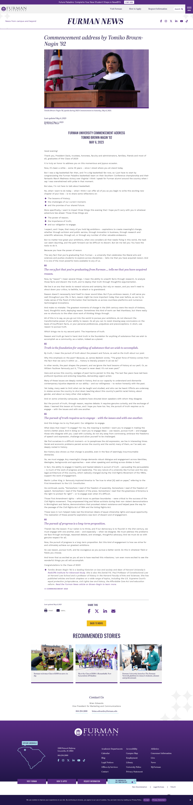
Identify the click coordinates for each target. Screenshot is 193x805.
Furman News (95, 21)
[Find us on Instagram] (166, 21)
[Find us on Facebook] (161, 21)
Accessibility (131, 748)
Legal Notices (107, 762)
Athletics (155, 748)
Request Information (157, 8)
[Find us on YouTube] (181, 21)
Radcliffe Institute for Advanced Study (66, 572)
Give (153, 757)
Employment (132, 757)
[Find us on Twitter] (171, 21)
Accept (146, 800)
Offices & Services (109, 767)
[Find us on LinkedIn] (176, 21)
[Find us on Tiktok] (187, 21)
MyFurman (156, 767)
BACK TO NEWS (96, 623)
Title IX (173, 787)
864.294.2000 (63, 755)
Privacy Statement (134, 771)
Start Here (129, 2)
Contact (105, 771)
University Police (133, 767)
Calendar (105, 753)
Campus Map (132, 753)
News (153, 762)
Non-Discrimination (139, 787)
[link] (182, 9)
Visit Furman (116, 8)
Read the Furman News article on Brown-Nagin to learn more (86, 584)
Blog (103, 757)
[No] (190, 800)
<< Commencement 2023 (56, 589)
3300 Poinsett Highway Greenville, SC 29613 (67, 749)
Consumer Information (161, 753)
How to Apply (135, 8)
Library (129, 762)
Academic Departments (112, 748)
